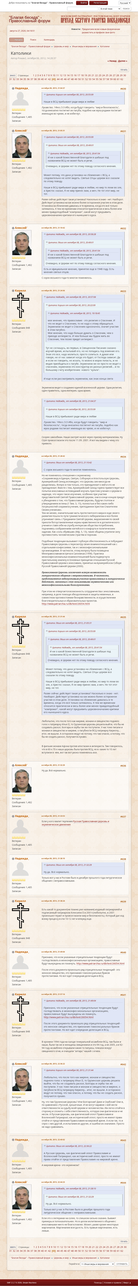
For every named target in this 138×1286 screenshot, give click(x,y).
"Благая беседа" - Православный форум (29, 19)
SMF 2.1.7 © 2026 (14, 1283)
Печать (123, 69)
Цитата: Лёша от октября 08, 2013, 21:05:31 (69, 623)
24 (103, 75)
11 (57, 75)
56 (100, 79)
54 (93, 79)
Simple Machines (30, 1283)
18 (82, 75)
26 (110, 75)
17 (78, 75)
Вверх (13, 1247)
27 (114, 75)
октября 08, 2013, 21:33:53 (53, 816)
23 (100, 75)
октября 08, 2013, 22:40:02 (53, 1139)
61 (118, 79)
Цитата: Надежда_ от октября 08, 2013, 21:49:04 (71, 1000)
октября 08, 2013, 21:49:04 (53, 951)
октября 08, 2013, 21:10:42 (53, 227)
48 (72, 79)
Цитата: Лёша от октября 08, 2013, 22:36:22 (69, 1146)
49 (76, 79)
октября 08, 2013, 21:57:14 (53, 994)
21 (93, 75)
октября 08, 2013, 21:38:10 (53, 858)
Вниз (12, 75)
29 (121, 75)
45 (61, 79)
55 (97, 79)
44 (58, 79)
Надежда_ (22, 88)
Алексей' (21, 130)
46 (65, 79)
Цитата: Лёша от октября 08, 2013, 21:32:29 (69, 864)
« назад (112, 60)
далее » (122, 60)
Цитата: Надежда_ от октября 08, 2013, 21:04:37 (71, 401)
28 (117, 75)
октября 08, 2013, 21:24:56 (53, 290)
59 (111, 79)
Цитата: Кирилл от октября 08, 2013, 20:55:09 (70, 94)
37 (31, 79)
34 (21, 79)
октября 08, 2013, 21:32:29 (53, 765)
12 (61, 75)
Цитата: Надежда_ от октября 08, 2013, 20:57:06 (71, 297)
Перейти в (74, 1263)
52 (86, 79)
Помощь (98, 1282)
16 (75, 75)
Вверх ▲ (127, 1282)
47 (68, 79)
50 (79, 79)
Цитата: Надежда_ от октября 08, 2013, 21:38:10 (71, 1188)
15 (71, 75)
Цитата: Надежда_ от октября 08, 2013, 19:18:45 (75, 313)
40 (42, 79)
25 (107, 75)
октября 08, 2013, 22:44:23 (53, 1182)
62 (121, 79)
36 (28, 79)
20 (89, 75)
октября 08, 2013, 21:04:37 (53, 88)
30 (124, 75)
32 (14, 79)
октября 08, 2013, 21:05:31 (53, 130)
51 (83, 79)
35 (24, 79)
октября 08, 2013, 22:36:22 (53, 1063)
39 (39, 79)
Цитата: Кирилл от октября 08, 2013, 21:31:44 (70, 1070)
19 (85, 75)
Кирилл (20, 290)
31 (10, 79)
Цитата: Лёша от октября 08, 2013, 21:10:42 (69, 462)
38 (35, 79)
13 (64, 75)
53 (90, 79)
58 (107, 79)
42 (49, 79)
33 (17, 79)
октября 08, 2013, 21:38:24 (53, 901)
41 (46, 79)
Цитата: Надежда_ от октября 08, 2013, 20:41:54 (75, 153)
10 (54, 75)
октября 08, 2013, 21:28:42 (53, 456)
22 (96, 75)
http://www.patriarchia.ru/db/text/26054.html (66, 603)
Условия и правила (112, 1282)
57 (104, 79)
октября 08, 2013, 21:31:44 (53, 616)
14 (68, 75)
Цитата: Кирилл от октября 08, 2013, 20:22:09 (72, 305)
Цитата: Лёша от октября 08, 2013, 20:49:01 (71, 145)
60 (114, 79)
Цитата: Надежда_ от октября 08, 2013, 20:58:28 (71, 234)
